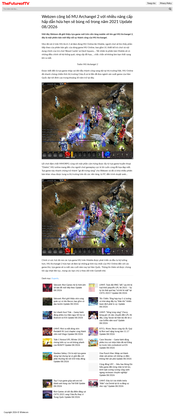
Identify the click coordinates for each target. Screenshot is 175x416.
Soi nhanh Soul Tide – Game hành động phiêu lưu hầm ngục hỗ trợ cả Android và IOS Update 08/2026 (69, 315)
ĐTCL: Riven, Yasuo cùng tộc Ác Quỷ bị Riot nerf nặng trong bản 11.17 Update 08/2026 (115, 331)
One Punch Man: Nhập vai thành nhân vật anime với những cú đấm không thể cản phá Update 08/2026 (115, 356)
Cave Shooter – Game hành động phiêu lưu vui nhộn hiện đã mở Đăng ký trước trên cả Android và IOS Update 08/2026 (115, 344)
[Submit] (170, 9)
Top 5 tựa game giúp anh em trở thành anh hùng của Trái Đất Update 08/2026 (69, 383)
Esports (55, 278)
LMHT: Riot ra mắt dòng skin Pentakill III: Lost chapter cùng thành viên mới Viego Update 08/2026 (70, 331)
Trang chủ (151, 3)
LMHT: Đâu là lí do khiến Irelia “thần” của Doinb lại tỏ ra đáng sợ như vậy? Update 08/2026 (114, 383)
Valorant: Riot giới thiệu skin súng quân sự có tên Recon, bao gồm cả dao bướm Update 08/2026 (69, 301)
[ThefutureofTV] (15, 3)
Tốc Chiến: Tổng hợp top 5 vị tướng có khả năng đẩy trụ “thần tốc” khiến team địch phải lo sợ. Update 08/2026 (115, 303)
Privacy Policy (166, 3)
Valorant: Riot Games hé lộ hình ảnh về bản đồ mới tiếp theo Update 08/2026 (70, 287)
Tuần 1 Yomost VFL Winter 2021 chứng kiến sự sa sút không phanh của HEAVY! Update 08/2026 (69, 342)
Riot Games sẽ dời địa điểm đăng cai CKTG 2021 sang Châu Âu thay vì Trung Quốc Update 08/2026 (70, 394)
